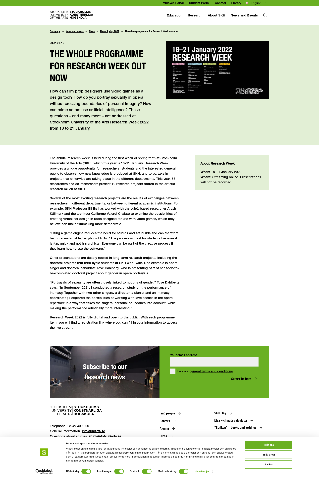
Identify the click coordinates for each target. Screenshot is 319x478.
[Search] (264, 16)
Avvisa (268, 464)
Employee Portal (172, 3)
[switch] (119, 471)
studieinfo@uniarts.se (105, 436)
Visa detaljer (202, 471)
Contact (220, 3)
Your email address (183, 355)
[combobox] (256, 3)
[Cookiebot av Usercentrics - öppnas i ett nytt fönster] (44, 471)
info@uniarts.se (93, 431)
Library (236, 3)
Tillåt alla (269, 444)
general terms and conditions (211, 371)
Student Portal (199, 3)
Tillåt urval (269, 454)
